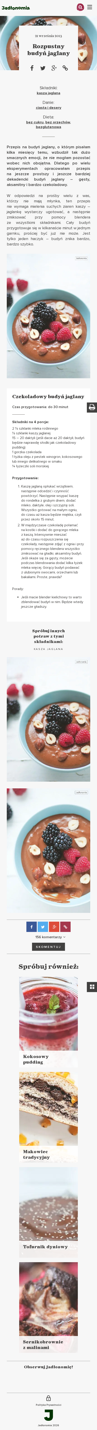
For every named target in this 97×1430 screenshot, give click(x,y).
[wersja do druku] (92, 407)
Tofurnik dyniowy (45, 1247)
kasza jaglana (48, 93)
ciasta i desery (48, 107)
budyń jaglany (41, 146)
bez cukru (35, 122)
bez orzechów (57, 122)
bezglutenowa (48, 127)
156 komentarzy (48, 937)
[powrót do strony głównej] (16, 14)
